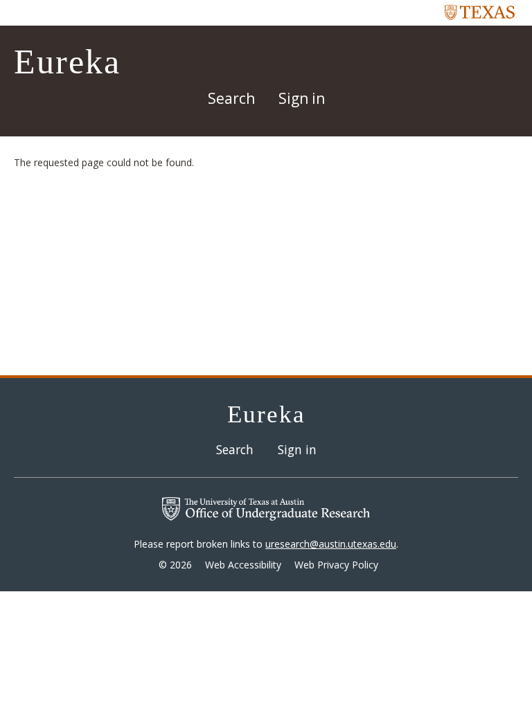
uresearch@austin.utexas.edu (330, 543)
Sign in (301, 98)
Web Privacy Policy (336, 564)
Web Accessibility (243, 564)
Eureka (67, 61)
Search (231, 98)
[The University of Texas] (480, 11)
